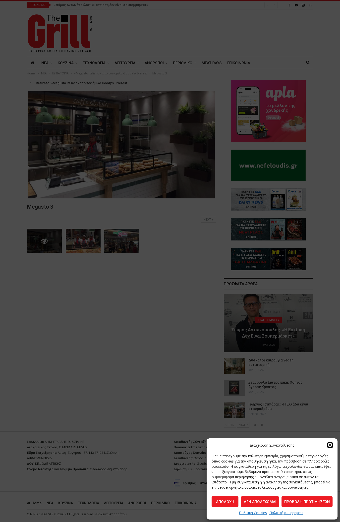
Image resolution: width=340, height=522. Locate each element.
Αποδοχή (225, 502)
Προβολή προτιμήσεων (307, 502)
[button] (330, 445)
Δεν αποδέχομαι (260, 502)
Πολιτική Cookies (253, 512)
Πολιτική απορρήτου (286, 512)
